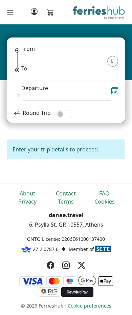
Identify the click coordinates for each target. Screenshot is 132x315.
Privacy (27, 201)
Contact (66, 193)
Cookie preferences (89, 305)
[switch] (64, 114)
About (27, 193)
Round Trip (37, 113)
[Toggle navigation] (10, 12)
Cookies (104, 201)
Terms (66, 201)
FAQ (104, 193)
